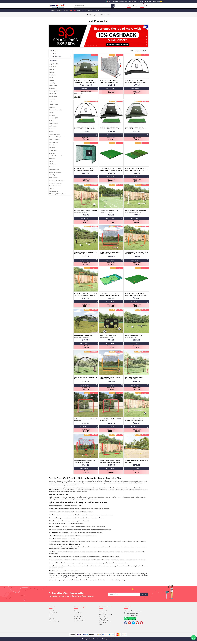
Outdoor (51, 80)
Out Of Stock (110, 302)
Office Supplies (53, 175)
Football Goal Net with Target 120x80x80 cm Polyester (108, 336)
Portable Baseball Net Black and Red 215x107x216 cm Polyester (110, 253)
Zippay (51, 615)
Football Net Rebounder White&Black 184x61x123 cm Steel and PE (135, 211)
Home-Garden (53, 85)
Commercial (52, 115)
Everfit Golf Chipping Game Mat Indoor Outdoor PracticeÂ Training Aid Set (110, 294)
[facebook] (125, 622)
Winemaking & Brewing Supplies (57, 194)
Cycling (51, 121)
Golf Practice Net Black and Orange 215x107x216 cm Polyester (110, 378)
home (66, 10)
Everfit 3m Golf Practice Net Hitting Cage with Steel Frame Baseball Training (85, 169)
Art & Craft (52, 153)
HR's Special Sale (54, 169)
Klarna (50, 617)
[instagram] (129, 622)
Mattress (76, 615)
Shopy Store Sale (53, 64)
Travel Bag (52, 99)
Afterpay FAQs (53, 613)
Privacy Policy (103, 617)
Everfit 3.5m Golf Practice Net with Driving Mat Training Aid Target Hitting (85, 128)
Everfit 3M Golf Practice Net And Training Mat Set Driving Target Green (135, 128)
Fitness (51, 77)
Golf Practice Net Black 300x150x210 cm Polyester (85, 378)
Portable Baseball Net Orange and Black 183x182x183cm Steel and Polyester (136, 253)
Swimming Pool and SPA (55, 110)
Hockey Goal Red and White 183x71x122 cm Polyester (111, 419)
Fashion (51, 161)
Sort (131, 51)
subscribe (144, 594)
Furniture (51, 69)
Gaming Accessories (54, 134)
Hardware (52, 107)
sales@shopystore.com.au (134, 611)
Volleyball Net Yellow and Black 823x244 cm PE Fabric (136, 461)
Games (51, 131)
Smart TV (51, 188)
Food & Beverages (54, 139)
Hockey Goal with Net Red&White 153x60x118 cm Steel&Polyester (134, 419)
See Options (84, 88)
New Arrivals (52, 67)
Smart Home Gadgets (55, 186)
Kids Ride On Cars (79, 617)
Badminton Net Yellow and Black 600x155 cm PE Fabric (109, 211)
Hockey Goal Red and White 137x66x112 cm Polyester (85, 419)
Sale (72, 10)
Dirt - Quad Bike (53, 142)
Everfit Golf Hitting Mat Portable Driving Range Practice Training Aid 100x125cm (136, 294)
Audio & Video (53, 126)
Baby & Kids (52, 75)
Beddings (51, 72)
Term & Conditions (105, 621)
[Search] (113, 6)
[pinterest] (141, 622)
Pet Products (52, 94)
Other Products (53, 177)
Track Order (103, 623)
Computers (52, 158)
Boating (51, 112)
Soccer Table (52, 150)
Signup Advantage (54, 621)
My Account (103, 611)
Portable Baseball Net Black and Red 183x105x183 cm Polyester (84, 461)
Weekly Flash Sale (79, 621)
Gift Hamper (52, 164)
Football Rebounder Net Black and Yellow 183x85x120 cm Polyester (85, 253)
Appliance (52, 88)
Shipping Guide (104, 619)
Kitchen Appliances (54, 91)
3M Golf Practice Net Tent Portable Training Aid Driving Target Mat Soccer (85, 81)
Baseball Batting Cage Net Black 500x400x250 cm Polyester (83, 336)
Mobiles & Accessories (55, 172)
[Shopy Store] (57, 5)
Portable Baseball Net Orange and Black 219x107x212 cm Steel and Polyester (85, 294)
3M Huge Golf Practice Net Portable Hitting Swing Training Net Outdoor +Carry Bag (110, 82)
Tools (50, 102)
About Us (80, 10)
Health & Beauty (53, 123)
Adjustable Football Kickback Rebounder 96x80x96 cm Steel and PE (85, 211)
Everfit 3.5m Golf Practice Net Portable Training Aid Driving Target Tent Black (136, 81)
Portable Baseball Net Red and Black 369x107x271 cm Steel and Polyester (110, 461)
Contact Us (98, 10)
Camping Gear (53, 96)
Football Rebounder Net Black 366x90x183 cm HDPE (133, 336)
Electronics (52, 129)
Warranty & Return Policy (107, 615)
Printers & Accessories (55, 183)
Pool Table (52, 148)
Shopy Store (96, 639)
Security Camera (53, 104)
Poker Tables (52, 145)
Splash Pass (52, 619)
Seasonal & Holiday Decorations (57, 137)
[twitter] (133, 622)
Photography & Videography (56, 180)
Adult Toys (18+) (53, 118)
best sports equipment (62, 488)
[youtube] (137, 622)
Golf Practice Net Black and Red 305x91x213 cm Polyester (134, 378)
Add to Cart (110, 88)
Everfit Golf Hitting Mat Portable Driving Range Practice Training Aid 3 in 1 (136, 169)
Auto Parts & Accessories (56, 156)
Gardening (52, 83)
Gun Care (52, 167)
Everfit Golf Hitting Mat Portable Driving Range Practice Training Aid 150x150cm (111, 169)
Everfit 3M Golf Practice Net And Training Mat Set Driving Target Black (110, 128)
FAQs (101, 625)
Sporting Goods (53, 191)
